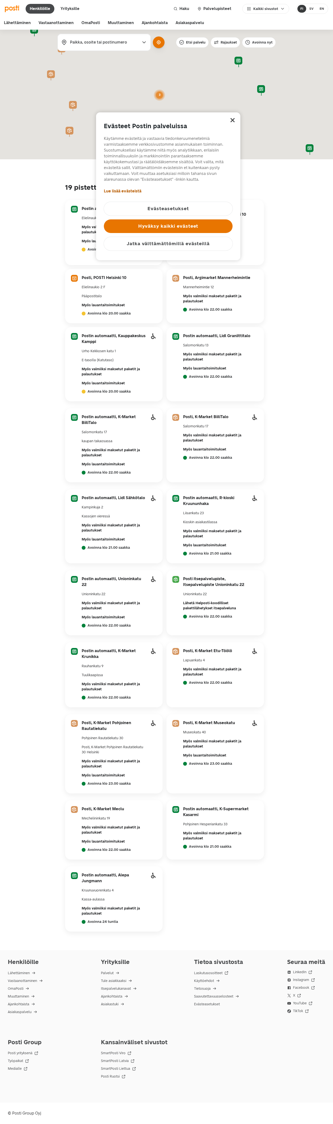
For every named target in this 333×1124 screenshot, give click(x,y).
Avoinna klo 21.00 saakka (109, 547)
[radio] (301, 9)
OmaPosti (90, 22)
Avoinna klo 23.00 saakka (109, 783)
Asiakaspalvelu (190, 22)
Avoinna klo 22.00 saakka (210, 309)
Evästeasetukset (207, 1004)
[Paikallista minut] (159, 42)
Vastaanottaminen (56, 22)
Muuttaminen (121, 22)
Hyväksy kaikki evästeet (168, 226)
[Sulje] (232, 120)
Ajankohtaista (155, 22)
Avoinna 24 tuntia (103, 922)
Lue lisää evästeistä (122, 191)
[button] (238, 62)
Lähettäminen (17, 22)
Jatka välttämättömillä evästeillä (168, 243)
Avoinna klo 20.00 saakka (109, 313)
